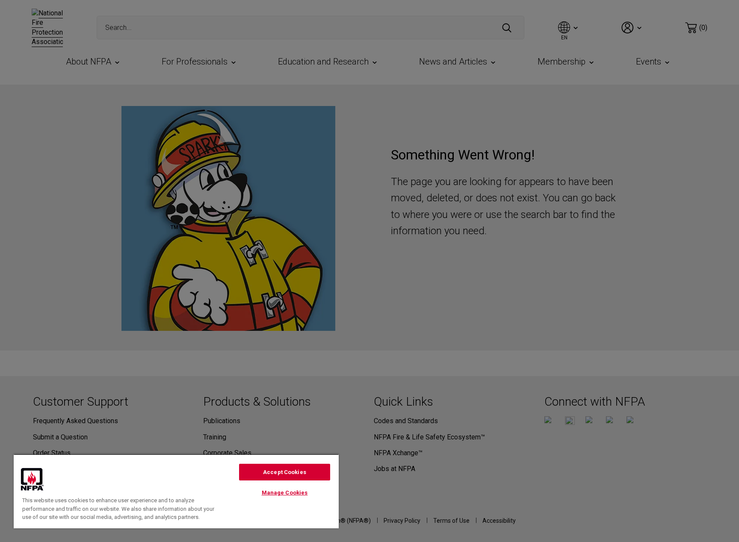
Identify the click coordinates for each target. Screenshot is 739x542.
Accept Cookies (284, 472)
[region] (176, 491)
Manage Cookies (285, 492)
